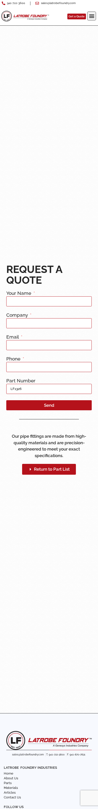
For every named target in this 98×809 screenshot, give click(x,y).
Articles (10, 792)
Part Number (20, 380)
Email (13, 337)
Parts (8, 783)
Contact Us (12, 797)
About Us (11, 778)
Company (17, 315)
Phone (14, 358)
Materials (11, 788)
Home (8, 773)
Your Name (19, 293)
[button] (91, 16)
